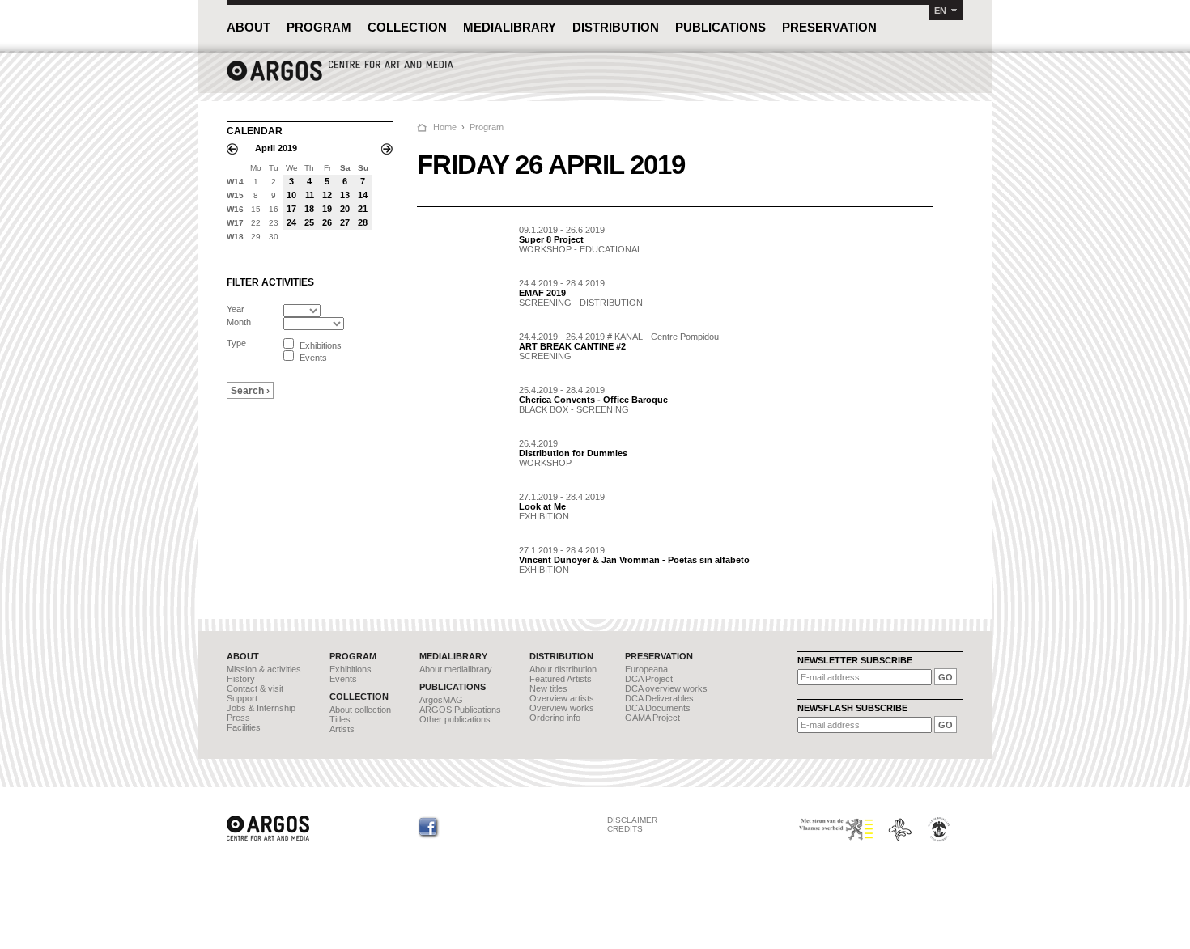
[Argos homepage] (340, 78)
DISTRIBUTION (615, 27)
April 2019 (276, 148)
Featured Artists (560, 679)
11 (309, 195)
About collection (360, 709)
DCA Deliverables (659, 698)
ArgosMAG (441, 700)
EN (940, 10)
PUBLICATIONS (720, 27)
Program (487, 127)
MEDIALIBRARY (509, 27)
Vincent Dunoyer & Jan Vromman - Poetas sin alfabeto (634, 560)
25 (309, 222)
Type (236, 343)
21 (363, 209)
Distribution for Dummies (573, 453)
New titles (548, 688)
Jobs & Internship (261, 708)
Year (235, 309)
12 (327, 195)
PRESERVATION (829, 27)
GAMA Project (652, 717)
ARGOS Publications (460, 709)
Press (238, 717)
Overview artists (561, 698)
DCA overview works (666, 688)
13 (345, 195)
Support (242, 698)
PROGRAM (319, 27)
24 (291, 222)
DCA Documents (658, 708)
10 (291, 195)
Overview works (561, 708)
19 (327, 209)
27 (345, 222)
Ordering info (554, 717)
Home (445, 127)
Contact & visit (255, 688)
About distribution (563, 669)
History (241, 679)
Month (239, 322)
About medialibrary (455, 669)
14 (363, 195)
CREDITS (625, 828)
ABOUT (248, 27)
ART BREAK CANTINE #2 (572, 346)
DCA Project (649, 679)
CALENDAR (255, 131)
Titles (340, 719)
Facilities (244, 727)
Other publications (455, 719)
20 (345, 209)
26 (327, 222)
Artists (342, 729)
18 (309, 209)
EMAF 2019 (542, 293)
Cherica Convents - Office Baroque (593, 400)
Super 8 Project (551, 239)
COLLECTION (407, 27)
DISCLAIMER (632, 820)
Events (343, 679)
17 (291, 209)
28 (363, 222)
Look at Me (542, 506)
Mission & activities (264, 669)
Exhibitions (350, 669)
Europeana (646, 669)
